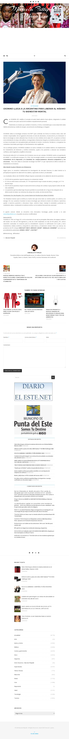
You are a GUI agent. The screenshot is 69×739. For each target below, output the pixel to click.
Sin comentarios (61, 238)
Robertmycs (18, 523)
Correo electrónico (31, 337)
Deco (15, 655)
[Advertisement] (34, 40)
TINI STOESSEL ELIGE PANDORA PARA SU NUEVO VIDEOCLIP (30, 465)
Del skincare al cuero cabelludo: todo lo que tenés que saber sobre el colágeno (34, 506)
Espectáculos (18, 666)
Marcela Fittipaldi (10, 238)
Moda (16, 678)
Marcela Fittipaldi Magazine (34, 12)
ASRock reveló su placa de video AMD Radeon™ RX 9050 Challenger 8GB (34, 448)
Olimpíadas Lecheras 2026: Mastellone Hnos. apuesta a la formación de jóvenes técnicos (32, 519)
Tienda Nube (18, 514)
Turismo (16, 698)
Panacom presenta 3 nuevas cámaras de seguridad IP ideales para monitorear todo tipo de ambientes (55, 313)
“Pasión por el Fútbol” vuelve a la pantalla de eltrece (29, 468)
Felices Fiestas (18, 670)
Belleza (16, 647)
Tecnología (17, 694)
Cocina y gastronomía (20, 651)
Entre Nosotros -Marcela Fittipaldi (24, 663)
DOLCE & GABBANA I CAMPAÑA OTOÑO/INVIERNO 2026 (29, 453)
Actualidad (34, 106)
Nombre (6, 337)
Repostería (17, 686)
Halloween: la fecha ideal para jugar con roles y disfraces (12, 311)
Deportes (17, 659)
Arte (15, 639)
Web (47, 337)
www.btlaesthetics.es (9, 214)
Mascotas (17, 674)
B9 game (17, 528)
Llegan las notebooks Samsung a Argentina (34, 528)
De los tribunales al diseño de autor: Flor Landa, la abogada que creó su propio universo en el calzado (34, 495)
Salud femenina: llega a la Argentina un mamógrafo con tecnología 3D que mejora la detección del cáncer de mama (33, 510)
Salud (15, 690)
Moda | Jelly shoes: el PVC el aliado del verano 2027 (28, 475)
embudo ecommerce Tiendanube (26, 535)
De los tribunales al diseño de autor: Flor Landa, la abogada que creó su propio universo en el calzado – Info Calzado (33, 492)
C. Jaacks (51, 728)
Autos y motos (18, 643)
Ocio (15, 682)
